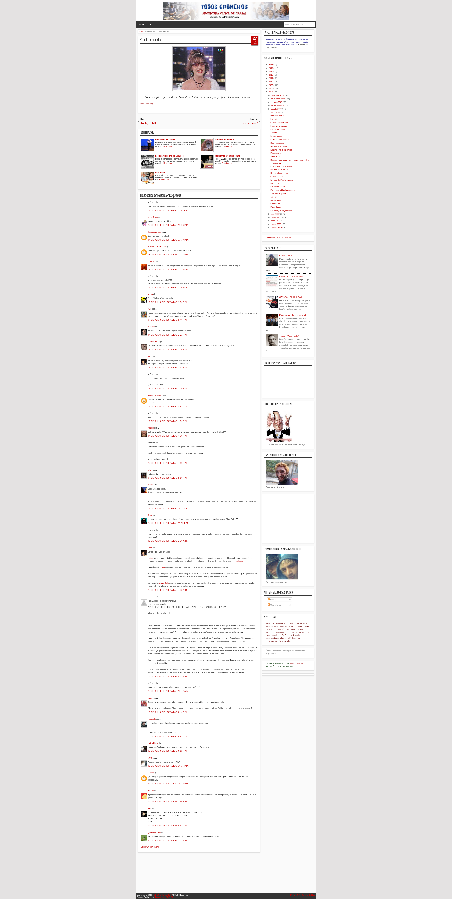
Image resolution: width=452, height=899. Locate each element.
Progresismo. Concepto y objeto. (293, 315)
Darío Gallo (164, 583)
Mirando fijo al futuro (279, 170)
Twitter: (151, 558)
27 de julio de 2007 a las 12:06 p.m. (168, 225)
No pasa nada (276, 136)
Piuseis (151, 428)
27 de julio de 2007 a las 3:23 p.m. (168, 367)
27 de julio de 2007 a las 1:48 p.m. (168, 320)
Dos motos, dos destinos (281, 166)
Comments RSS (308, 895)
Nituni (150, 470)
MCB (150, 758)
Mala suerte (275, 200)
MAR (150, 808)
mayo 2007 (276, 217)
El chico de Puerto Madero (281, 180)
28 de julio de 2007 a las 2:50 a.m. (168, 541)
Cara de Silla (153, 341)
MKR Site (170, 897)
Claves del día (276, 176)
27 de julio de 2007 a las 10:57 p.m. (168, 508)
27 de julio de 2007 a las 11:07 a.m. (168, 210)
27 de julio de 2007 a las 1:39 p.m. (168, 302)
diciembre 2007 (278, 95)
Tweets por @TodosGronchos (279, 237)
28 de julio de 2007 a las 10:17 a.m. (168, 691)
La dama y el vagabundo (281, 210)
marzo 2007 (276, 224)
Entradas (274, 600)
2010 (271, 82)
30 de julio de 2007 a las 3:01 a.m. (168, 840)
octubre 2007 (277, 102)
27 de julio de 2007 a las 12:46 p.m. (168, 287)
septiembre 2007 (278, 105)
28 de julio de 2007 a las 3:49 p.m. (168, 712)
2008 (271, 88)
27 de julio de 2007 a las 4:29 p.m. (168, 436)
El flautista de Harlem (157, 246)
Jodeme (273, 133)
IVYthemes (160, 897)
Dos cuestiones (277, 143)
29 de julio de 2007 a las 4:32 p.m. (168, 826)
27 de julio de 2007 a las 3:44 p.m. (168, 388)
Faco (150, 356)
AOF (150, 309)
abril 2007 (275, 221)
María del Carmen (155, 395)
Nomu (150, 294)
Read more (167, 147)
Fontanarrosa (276, 153)
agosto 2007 (276, 109)
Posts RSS (295, 895)
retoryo (151, 790)
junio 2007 (275, 214)
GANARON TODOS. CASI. (291, 297)
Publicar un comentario (149, 847)
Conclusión (275, 204)
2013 (271, 71)
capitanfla (152, 719)
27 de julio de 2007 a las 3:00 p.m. (168, 349)
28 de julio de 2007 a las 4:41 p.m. (168, 736)
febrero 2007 (276, 228)
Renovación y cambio (279, 173)
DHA (150, 515)
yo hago (239, 561)
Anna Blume (153, 217)
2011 (271, 78)
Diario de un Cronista (279, 139)
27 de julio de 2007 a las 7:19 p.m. (168, 463)
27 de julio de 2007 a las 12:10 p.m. (168, 240)
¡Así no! (273, 197)
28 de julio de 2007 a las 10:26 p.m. (168, 766)
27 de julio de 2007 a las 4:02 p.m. (168, 421)
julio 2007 (275, 112)
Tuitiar (162, 567)
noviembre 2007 (278, 99)
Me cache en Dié (277, 187)
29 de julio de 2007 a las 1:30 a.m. (168, 801)
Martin (150, 698)
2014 (271, 68)
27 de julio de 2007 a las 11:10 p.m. (168, 523)
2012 (271, 75)
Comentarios (275, 605)
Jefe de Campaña (278, 193)
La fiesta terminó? (278, 129)
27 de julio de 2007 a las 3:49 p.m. (168, 406)
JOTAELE (152, 597)
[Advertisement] (202, 875)
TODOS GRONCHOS (162, 895)
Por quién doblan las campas (282, 190)
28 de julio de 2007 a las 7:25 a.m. (168, 590)
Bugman (151, 327)
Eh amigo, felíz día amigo (281, 150)
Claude (151, 772)
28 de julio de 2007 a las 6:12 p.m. (168, 751)
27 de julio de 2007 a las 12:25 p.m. (168, 254)
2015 (271, 64)
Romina (151, 485)
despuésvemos (154, 232)
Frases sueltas (285, 256)
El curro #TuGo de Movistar (291, 276)
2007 (271, 92)
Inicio (141, 24)
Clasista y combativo (279, 123)
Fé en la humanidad (151, 39)
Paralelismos (275, 207)
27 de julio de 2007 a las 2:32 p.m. (168, 335)
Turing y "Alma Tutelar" (289, 336)
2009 (271, 85)
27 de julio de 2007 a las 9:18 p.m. (168, 478)
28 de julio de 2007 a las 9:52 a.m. (168, 676)
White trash (275, 156)
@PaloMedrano (154, 832)
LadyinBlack (153, 743)
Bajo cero (274, 183)
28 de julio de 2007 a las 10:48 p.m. (168, 784)
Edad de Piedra (277, 116)
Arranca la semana (278, 146)
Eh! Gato (274, 119)
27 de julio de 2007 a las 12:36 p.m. (168, 269)
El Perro (151, 261)
